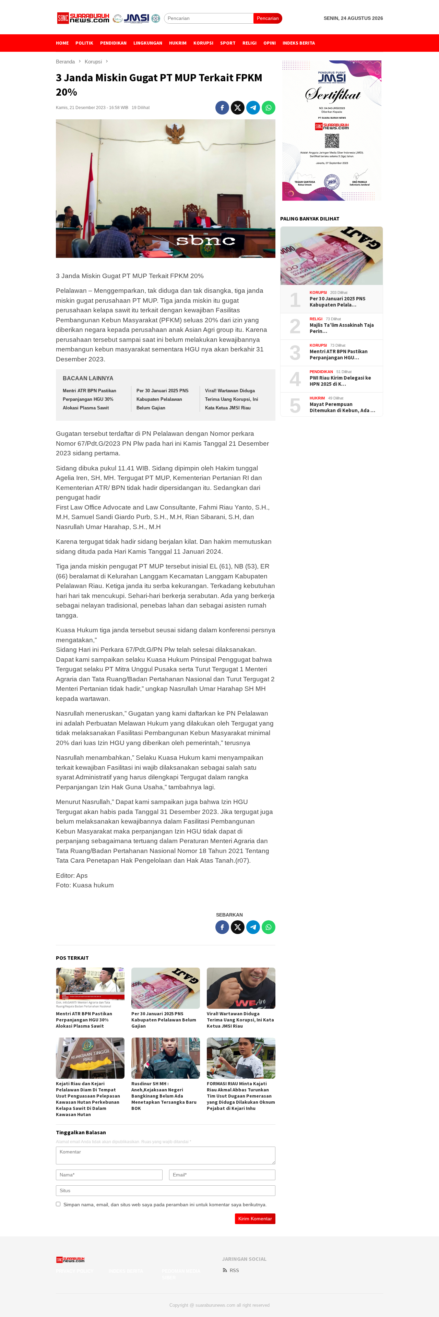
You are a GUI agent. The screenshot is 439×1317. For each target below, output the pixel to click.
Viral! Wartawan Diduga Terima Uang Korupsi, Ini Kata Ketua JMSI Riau (231, 399)
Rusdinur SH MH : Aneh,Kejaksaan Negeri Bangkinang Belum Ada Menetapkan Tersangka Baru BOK (164, 1095)
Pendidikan (321, 372)
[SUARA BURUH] (110, 18)
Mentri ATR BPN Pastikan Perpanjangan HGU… (339, 354)
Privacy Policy (75, 1271)
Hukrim (317, 398)
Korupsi (318, 292)
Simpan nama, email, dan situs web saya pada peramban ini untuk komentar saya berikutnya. (165, 1204)
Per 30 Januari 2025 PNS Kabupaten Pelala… (338, 302)
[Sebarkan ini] (222, 108)
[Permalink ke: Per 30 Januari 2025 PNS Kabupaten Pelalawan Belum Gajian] (165, 988)
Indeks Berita (126, 1271)
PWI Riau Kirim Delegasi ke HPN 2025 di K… (340, 381)
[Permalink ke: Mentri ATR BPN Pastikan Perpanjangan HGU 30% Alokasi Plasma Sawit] (90, 988)
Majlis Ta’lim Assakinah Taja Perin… (342, 328)
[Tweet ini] (238, 108)
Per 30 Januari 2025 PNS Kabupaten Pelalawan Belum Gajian (163, 399)
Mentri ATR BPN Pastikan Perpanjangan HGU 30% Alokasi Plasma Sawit (89, 399)
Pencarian (268, 18)
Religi (316, 319)
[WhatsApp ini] (268, 108)
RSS (234, 1270)
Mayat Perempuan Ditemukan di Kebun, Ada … (342, 407)
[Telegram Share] (253, 108)
